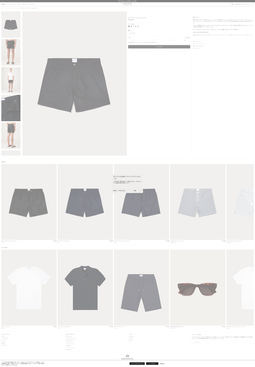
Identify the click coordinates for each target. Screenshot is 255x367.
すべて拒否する (152, 363)
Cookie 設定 (162, 363)
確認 (135, 190)
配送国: (115, 190)
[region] (127, 363)
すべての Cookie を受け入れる (137, 363)
